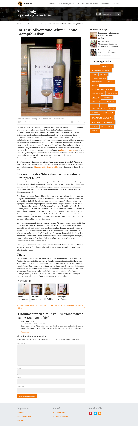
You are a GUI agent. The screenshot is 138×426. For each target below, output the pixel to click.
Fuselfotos (105, 3)
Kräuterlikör (112, 93)
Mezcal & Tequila (96, 101)
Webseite (20, 386)
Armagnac (57, 158)
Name (20, 368)
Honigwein (95, 85)
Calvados (103, 74)
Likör (22, 122)
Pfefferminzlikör (99, 109)
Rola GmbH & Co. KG (67, 150)
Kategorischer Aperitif (90, 3)
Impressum (21, 412)
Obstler (104, 105)
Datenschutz (21, 420)
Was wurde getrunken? (67, 3)
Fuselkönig (27, 3)
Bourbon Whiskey (101, 70)
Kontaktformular (59, 412)
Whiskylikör (106, 127)
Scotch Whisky (102, 117)
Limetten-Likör (40, 167)
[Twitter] (96, 413)
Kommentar (22, 343)
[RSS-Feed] (100, 413)
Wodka (95, 131)
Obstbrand (95, 105)
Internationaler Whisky (103, 89)
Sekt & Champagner (103, 122)
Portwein (111, 108)
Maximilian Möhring (29, 119)
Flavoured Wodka (98, 82)
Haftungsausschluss (24, 416)
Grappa (110, 82)
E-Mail (20, 377)
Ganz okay (81, 122)
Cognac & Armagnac (99, 78)
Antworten (25, 332)
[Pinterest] (91, 413)
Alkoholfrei (95, 66)
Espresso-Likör (52, 167)
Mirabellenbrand (109, 101)
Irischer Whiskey (98, 93)
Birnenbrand (107, 66)
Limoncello (44, 158)
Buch (94, 74)
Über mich (116, 3)
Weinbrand (95, 126)
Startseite (52, 3)
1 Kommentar (59, 119)
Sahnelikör (28, 122)
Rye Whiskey (95, 112)
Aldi (75, 122)
